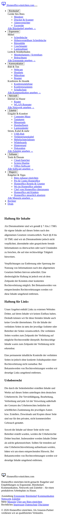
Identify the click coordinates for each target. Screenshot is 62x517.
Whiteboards (20, 142)
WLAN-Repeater (22, 104)
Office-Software (22, 166)
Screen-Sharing (21, 163)
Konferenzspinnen (23, 86)
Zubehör (12, 110)
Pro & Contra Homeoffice (27, 180)
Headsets (18, 72)
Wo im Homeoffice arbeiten (28, 186)
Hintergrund (20, 145)
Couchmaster (20, 46)
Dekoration (19, 148)
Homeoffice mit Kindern (26, 192)
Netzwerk (13, 96)
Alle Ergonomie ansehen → (22, 60)
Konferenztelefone (23, 84)
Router (17, 101)
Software (13, 154)
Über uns (21, 501)
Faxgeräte (19, 25)
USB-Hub (19, 133)
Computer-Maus (22, 116)
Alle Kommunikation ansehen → (24, 92)
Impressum (19, 504)
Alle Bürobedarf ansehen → (22, 28)
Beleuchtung (20, 57)
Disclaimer (43, 504)
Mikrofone (19, 75)
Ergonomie (14, 31)
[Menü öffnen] (36, 6)
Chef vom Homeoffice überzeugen (31, 189)
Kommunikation (16, 63)
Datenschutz (31, 504)
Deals (10, 203)
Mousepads (19, 122)
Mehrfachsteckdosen (24, 139)
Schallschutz (20, 89)
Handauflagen (21, 125)
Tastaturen (19, 119)
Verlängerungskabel (24, 136)
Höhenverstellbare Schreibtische (30, 40)
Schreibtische (20, 37)
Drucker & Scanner (24, 19)
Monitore (18, 16)
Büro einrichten (34, 501)
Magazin (13, 172)
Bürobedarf (14, 11)
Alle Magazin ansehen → (20, 198)
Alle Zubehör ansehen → (20, 151)
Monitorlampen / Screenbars (28, 54)
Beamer (18, 78)
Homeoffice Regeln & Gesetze (29, 183)
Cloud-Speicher (22, 160)
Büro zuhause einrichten (26, 178)
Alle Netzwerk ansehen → (21, 107)
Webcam (18, 69)
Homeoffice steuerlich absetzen (29, 195)
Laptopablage (21, 49)
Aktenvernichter (22, 22)
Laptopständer (21, 128)
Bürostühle (19, 43)
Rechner (12, 201)
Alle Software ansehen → (21, 168)
